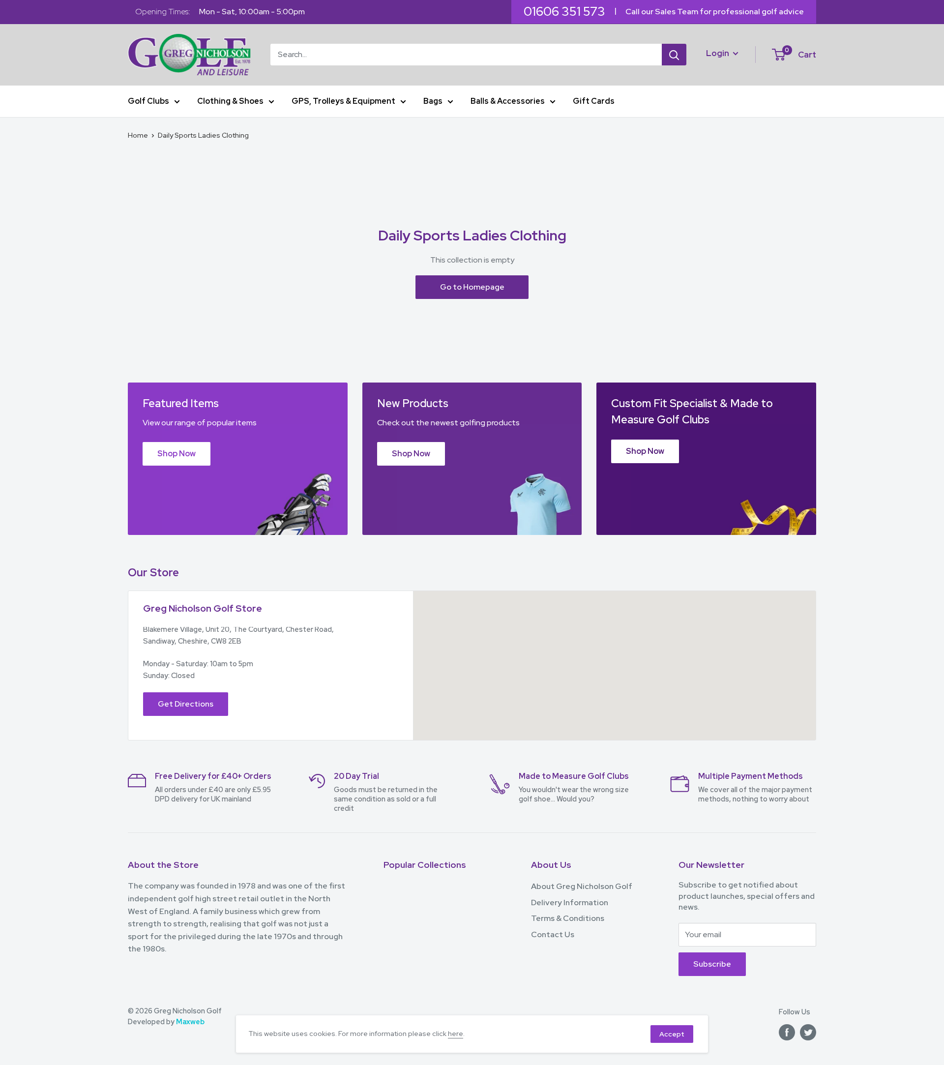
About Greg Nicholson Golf (581, 886)
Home (138, 135)
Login (718, 52)
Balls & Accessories (508, 101)
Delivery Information (569, 902)
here (455, 1033)
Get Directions (185, 704)
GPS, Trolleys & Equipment (343, 101)
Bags (432, 101)
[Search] (674, 54)
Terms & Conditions (567, 918)
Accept (671, 1034)
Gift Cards (594, 101)
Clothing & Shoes (230, 101)
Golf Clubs (148, 101)
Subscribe (712, 964)
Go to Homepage (472, 287)
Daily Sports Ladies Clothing (203, 135)
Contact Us (552, 934)
